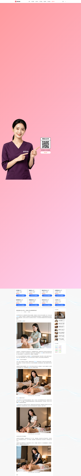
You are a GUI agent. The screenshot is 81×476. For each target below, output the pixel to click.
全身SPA (36, 1)
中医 (42, 352)
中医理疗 (45, 1)
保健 (38, 395)
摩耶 (17, 404)
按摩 (19, 401)
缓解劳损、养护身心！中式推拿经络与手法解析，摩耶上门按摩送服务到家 (59, 317)
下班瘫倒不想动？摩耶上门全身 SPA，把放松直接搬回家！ (61, 336)
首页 (29, 1)
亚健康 (30, 367)
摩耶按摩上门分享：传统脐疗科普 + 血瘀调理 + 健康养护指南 (61, 330)
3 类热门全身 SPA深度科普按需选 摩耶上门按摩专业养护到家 (61, 324)
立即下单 (53, 1)
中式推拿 (32, 1)
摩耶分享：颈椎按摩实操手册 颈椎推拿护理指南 (61, 333)
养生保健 (38, 349)
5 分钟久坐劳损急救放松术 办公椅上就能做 (61, 320)
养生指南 (49, 1)
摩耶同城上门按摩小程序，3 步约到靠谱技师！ (61, 339)
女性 (30, 356)
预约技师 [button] (45, 152)
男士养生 (35, 361)
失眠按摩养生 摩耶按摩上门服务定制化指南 (61, 326)
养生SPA (18, 316)
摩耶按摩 (18, 359)
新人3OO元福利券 (21, 295)
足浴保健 (40, 1)
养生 (18, 397)
